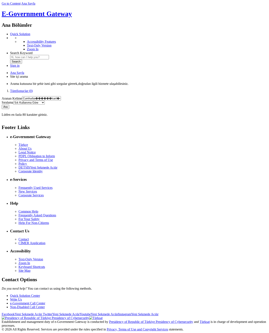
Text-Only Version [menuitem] (39, 45)
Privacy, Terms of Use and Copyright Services (137, 329)
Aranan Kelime (12, 98)
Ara (5, 106)
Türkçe (23, 145)
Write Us (16, 299)
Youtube (99, 314)
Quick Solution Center (25, 295)
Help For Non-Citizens (33, 223)
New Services (27, 191)
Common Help (28, 211)
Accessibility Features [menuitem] (41, 41)
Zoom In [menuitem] (32, 49)
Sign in (15, 65)
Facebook (22, 314)
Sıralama (7, 102)
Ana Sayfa (28, 3)
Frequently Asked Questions (37, 215)
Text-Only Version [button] (30, 259)
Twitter (61, 314)
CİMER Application (31, 243)
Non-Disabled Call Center (27, 307)
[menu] (138, 43)
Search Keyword (21, 53)
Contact (23, 239)
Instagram (138, 314)
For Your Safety (29, 219)
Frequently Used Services (35, 187)
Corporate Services (31, 195)
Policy (22, 163)
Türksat (205, 322)
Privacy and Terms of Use (35, 160)
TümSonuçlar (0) (21, 91)
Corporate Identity (30, 171)
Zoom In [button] (24, 263)
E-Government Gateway (37, 13)
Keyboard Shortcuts (31, 267)
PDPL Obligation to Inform (36, 156)
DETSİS (37, 167)
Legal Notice (27, 152)
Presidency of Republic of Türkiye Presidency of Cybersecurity (151, 322)
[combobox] (29, 57)
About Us (25, 148)
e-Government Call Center (27, 303)
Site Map (24, 270)
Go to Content (11, 3)
